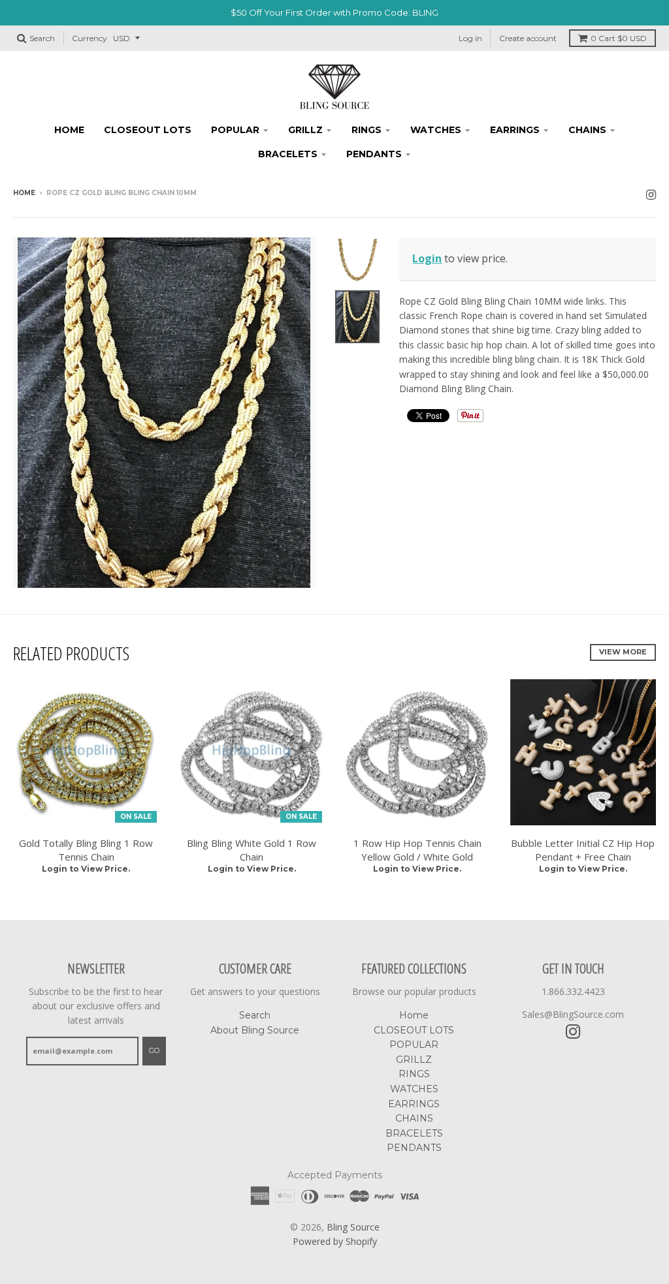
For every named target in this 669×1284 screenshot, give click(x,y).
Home (69, 130)
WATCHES (435, 130)
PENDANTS (374, 154)
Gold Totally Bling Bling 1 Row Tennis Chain (86, 849)
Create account (528, 38)
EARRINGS (515, 130)
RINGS (366, 130)
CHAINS (587, 130)
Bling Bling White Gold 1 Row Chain (251, 849)
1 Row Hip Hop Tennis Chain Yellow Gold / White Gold (417, 849)
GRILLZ (305, 130)
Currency (89, 38)
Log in (470, 38)
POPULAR (235, 130)
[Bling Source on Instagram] (651, 194)
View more (623, 651)
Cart (619, 38)
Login (427, 258)
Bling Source (353, 1227)
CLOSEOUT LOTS (147, 130)
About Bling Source (254, 1030)
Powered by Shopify (335, 1241)
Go (154, 1050)
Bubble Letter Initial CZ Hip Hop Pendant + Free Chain (583, 849)
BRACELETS (288, 154)
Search (254, 1015)
